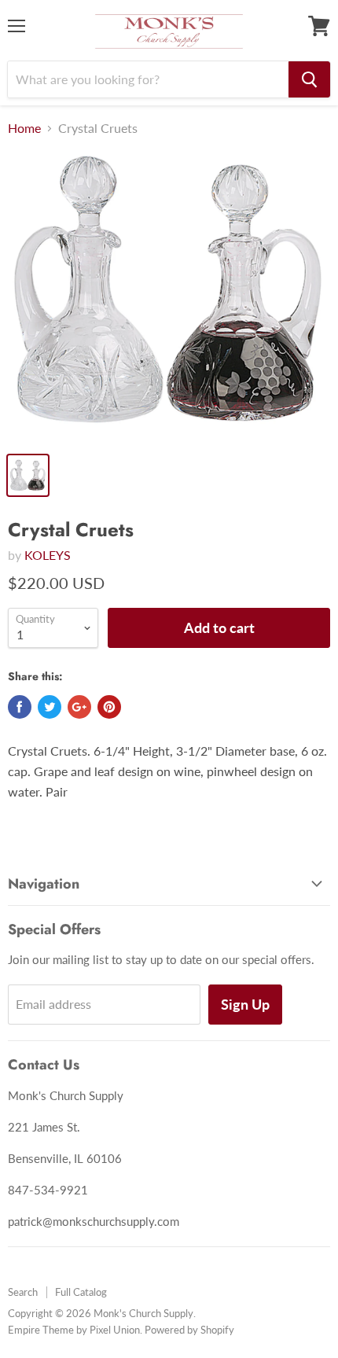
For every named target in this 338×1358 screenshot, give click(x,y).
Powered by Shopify (189, 1329)
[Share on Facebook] (19, 707)
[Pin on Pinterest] (109, 707)
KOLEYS (47, 554)
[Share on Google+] (79, 707)
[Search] (309, 79)
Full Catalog (81, 1292)
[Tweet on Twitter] (49, 707)
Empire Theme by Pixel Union (74, 1329)
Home (24, 128)
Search (23, 1292)
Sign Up (245, 1004)
